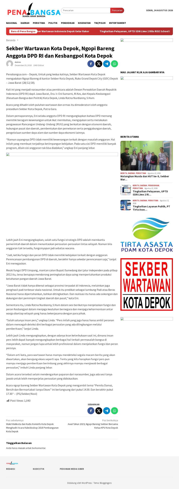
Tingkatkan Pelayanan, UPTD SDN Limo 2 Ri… (150, 193)
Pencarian (117, 10)
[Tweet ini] (98, 63)
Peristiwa (141, 173)
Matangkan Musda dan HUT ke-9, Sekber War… (144, 178)
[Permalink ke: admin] (9, 63)
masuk (21, 448)
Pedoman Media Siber (72, 468)
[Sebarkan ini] (90, 63)
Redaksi (10, 468)
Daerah (131, 173)
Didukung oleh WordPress (79, 482)
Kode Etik (38, 468)
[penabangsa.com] (33, 10)
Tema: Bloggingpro (103, 482)
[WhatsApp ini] (114, 63)
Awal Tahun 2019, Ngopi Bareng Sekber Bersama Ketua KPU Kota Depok (93, 424)
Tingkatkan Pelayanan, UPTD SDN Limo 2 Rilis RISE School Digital (127, 31)
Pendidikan (153, 185)
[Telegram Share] (106, 63)
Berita (123, 173)
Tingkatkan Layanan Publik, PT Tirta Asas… (151, 208)
